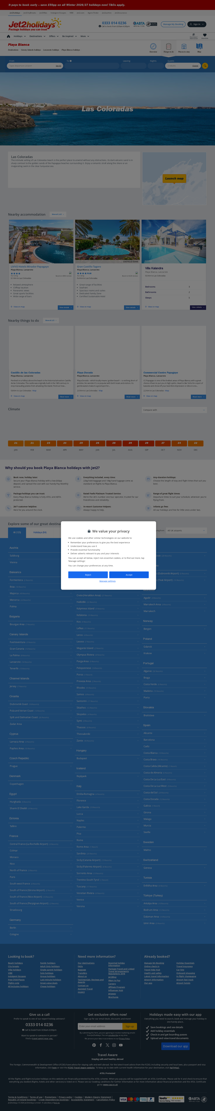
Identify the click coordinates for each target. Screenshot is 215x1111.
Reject (88, 574)
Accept (129, 574)
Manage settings (107, 581)
